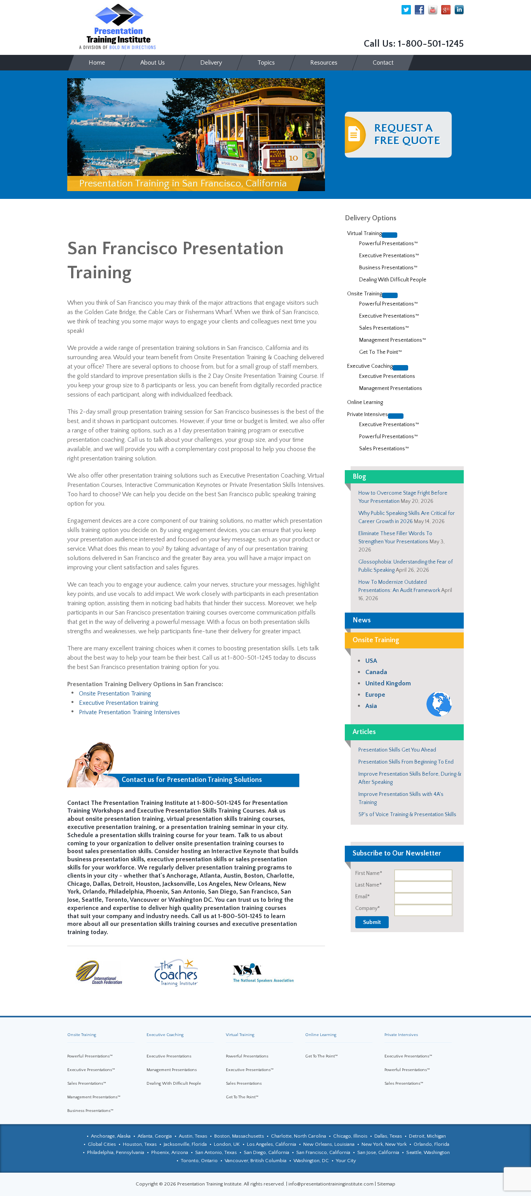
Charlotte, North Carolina (298, 1136)
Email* (362, 897)
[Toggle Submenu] (389, 235)
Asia (371, 706)
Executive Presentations (169, 1056)
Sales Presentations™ (86, 1083)
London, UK (227, 1144)
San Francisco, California (323, 1152)
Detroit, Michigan (427, 1136)
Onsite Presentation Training (115, 693)
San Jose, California (378, 1152)
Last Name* (368, 885)
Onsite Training (81, 1035)
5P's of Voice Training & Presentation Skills (407, 814)
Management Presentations (172, 1070)
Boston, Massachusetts (239, 1136)
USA (371, 660)
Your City (346, 1160)
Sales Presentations (244, 1083)
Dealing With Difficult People (174, 1083)
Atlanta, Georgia (155, 1136)
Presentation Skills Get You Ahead (397, 750)
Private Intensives (401, 1035)
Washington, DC (311, 1160)
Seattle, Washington (428, 1152)
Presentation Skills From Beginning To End (406, 762)
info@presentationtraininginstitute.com (331, 1184)
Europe (375, 694)
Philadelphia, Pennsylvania (115, 1152)
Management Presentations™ (94, 1097)
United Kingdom (388, 683)
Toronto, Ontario (199, 1160)
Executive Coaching (165, 1035)
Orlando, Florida (431, 1144)
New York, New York (384, 1144)
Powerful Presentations (247, 1056)
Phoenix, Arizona (169, 1152)
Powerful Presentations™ (90, 1056)
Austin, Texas (193, 1136)
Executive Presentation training (119, 702)
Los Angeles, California (271, 1144)
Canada (376, 672)
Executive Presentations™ (91, 1070)
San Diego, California (266, 1152)
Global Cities (102, 1144)
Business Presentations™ (90, 1110)
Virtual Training (240, 1035)
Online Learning (320, 1035)
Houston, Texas (140, 1144)
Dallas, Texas (388, 1136)
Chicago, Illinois (350, 1136)
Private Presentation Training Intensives (129, 712)
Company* (367, 908)
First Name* (368, 873)
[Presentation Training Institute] (118, 27)
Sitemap (386, 1184)
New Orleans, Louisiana (329, 1144)
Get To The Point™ (242, 1097)
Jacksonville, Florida (185, 1144)
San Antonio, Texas (216, 1152)
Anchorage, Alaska (111, 1136)
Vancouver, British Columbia (255, 1160)
